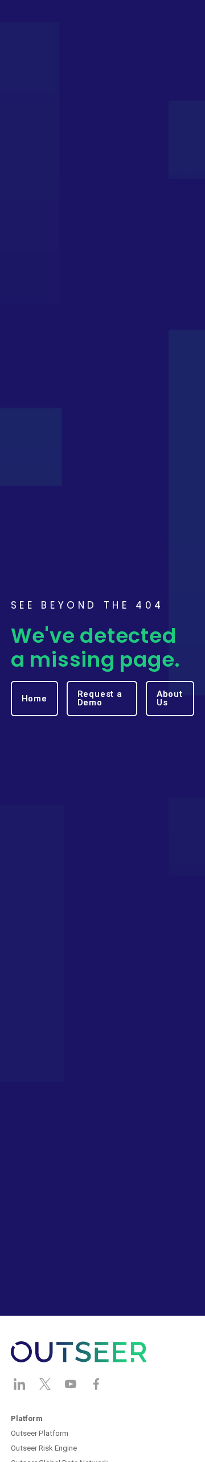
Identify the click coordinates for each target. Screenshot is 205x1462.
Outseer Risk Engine (44, 1448)
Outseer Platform (39, 1433)
